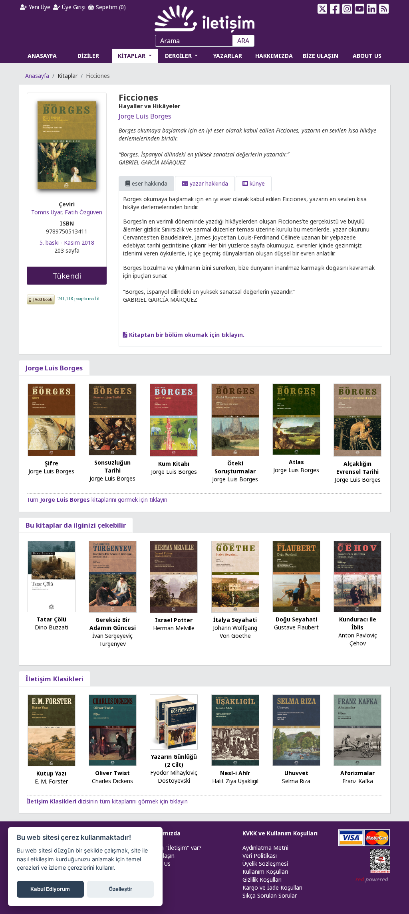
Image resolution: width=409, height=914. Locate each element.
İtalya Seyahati (235, 619)
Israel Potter (174, 620)
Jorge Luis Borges (145, 116)
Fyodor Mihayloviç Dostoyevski (173, 776)
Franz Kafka (357, 781)
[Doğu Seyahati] (296, 576)
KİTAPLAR (132, 55)
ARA (243, 40)
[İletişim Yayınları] (204, 16)
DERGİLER (179, 55)
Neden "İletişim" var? (174, 847)
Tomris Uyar (46, 212)
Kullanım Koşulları (265, 871)
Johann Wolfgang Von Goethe (235, 631)
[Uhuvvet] (296, 729)
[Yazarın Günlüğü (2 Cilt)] (174, 721)
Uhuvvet (296, 773)
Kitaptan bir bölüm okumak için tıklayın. (185, 334)
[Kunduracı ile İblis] (357, 576)
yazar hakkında (208, 183)
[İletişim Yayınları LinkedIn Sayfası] (371, 9)
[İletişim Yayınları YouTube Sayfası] (359, 9)
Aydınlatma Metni (265, 847)
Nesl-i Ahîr (235, 773)
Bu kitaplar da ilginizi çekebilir (76, 525)
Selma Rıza (296, 781)
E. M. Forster (51, 781)
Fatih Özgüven (83, 212)
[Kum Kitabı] (174, 419)
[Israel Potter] (174, 576)
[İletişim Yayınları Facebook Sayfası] (335, 9)
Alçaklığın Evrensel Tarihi (357, 467)
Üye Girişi (72, 7)
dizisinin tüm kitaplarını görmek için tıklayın (107, 801)
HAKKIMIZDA (274, 55)
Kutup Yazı (51, 773)
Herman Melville (174, 628)
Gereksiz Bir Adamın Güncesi (112, 623)
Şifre (51, 463)
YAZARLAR (227, 55)
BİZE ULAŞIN (320, 55)
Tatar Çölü (51, 619)
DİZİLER (88, 55)
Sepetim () (110, 7)
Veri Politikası (259, 855)
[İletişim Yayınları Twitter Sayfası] (322, 9)
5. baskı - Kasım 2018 (67, 242)
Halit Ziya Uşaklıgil (235, 781)
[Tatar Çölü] (51, 576)
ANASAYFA (42, 55)
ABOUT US (367, 55)
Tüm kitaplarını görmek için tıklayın (97, 499)
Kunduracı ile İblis (357, 623)
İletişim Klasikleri (54, 678)
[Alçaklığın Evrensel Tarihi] (357, 419)
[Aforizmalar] (357, 729)
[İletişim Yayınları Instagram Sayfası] (347, 9)
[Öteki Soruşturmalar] (235, 419)
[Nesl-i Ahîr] (235, 729)
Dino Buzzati (51, 627)
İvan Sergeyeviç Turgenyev (112, 639)
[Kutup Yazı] (51, 730)
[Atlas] (296, 419)
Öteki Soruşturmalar (235, 467)
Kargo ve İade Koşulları (272, 887)
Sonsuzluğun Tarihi (112, 466)
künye (256, 183)
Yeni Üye (38, 7)
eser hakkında (148, 183)
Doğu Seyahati (296, 619)
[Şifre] (51, 419)
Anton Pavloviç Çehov (357, 639)
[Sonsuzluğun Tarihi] (113, 419)
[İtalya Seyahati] (235, 576)
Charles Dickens (112, 781)
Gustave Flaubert (296, 627)
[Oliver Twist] (113, 729)
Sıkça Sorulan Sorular (269, 895)
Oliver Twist (112, 773)
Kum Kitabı (173, 463)
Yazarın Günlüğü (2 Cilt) (174, 760)
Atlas (296, 462)
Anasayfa (37, 75)
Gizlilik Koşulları (262, 879)
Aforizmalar (357, 773)
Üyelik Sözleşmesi (265, 863)
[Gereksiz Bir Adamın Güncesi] (113, 576)
